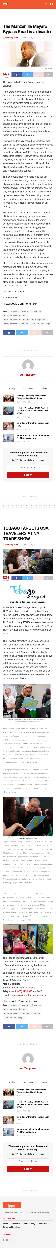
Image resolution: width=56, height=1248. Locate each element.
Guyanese (36, 311)
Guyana (25, 311)
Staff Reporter (11, 38)
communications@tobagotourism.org (28, 995)
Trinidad (24, 324)
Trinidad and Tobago (40, 324)
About (5, 1224)
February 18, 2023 (30, 38)
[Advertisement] (28, 15)
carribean (13, 311)
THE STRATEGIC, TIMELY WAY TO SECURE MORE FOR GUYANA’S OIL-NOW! (33, 411)
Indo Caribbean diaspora (15, 316)
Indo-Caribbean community (16, 320)
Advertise (15, 1224)
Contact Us (43, 1224)
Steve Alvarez (10, 324)
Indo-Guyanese (39, 320)
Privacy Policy (29, 1224)
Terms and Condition (11, 1227)
